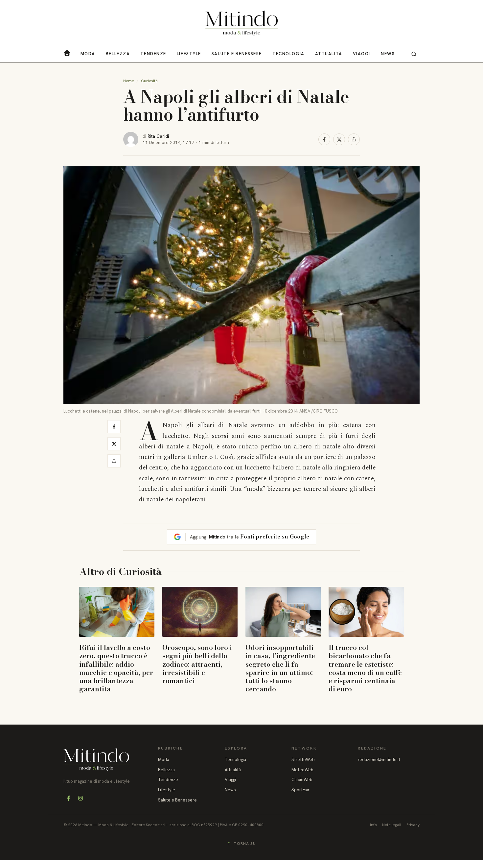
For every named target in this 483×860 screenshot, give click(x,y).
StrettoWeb (303, 759)
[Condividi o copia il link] (354, 139)
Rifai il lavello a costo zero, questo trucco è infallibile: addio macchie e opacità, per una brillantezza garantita (116, 668)
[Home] (241, 23)
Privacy (413, 824)
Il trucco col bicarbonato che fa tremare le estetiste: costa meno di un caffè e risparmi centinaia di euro (365, 668)
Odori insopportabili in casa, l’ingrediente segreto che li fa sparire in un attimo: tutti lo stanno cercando (280, 668)
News (388, 54)
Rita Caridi (158, 136)
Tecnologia (288, 54)
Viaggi (361, 54)
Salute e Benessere (237, 54)
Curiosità (149, 81)
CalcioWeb (301, 779)
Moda (87, 54)
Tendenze (153, 54)
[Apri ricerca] (413, 54)
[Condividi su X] (339, 139)
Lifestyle (189, 54)
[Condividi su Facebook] (324, 139)
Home (128, 81)
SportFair (300, 790)
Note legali (391, 824)
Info (373, 824)
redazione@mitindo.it (379, 759)
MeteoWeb (302, 770)
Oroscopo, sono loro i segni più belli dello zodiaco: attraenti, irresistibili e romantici (197, 664)
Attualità (328, 54)
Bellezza (118, 54)
